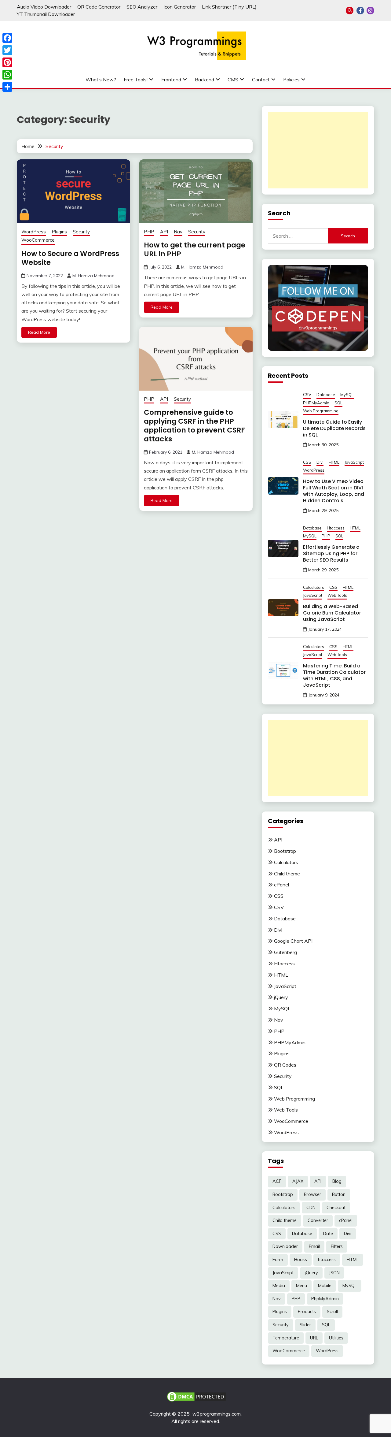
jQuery (281, 997)
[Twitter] (7, 50)
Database (325, 394)
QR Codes (285, 1065)
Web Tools (337, 595)
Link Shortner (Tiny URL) (229, 7)
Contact (261, 79)
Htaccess (336, 527)
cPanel (281, 885)
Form (277, 1259)
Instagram (370, 10)
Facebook (360, 10)
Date (328, 1233)
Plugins (59, 232)
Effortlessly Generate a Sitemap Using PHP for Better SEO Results (331, 553)
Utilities (336, 1338)
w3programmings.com (216, 1414)
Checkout (336, 1207)
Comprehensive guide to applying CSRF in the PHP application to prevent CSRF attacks (194, 425)
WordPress (33, 232)
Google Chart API (293, 941)
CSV (307, 394)
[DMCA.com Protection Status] (196, 1396)
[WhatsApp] (7, 75)
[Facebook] (7, 38)
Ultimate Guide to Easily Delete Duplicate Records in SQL (334, 428)
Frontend (171, 79)
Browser (312, 1194)
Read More (39, 332)
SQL (338, 402)
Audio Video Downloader (44, 7)
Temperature (285, 1338)
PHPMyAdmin (316, 402)
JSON (334, 1272)
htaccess (327, 1259)
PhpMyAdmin (325, 1298)
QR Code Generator (98, 7)
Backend (204, 79)
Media (278, 1285)
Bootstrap (285, 851)
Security (81, 232)
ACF (276, 1181)
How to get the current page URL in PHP (194, 249)
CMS (233, 79)
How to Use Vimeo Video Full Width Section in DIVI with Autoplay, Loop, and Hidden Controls (333, 491)
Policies (291, 79)
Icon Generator (179, 7)
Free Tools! (136, 79)
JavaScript (354, 462)
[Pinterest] (7, 62)
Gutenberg (285, 952)
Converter (318, 1220)
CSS (307, 462)
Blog (337, 1181)
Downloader (285, 1246)
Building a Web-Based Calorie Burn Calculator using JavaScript (332, 613)
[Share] (7, 87)
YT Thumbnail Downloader (46, 14)
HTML (334, 462)
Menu (301, 1285)
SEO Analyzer (141, 7)
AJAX (297, 1181)
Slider (305, 1324)
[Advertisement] (318, 150)
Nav (178, 232)
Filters (337, 1246)
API (164, 232)
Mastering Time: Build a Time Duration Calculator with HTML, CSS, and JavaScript (334, 675)
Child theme (287, 874)
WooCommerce (38, 240)
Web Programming (320, 410)
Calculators (313, 587)
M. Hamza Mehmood (93, 275)
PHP (149, 232)
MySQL (347, 394)
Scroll (332, 1311)
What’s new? (101, 79)
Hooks (300, 1259)
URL (314, 1338)
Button (338, 1194)
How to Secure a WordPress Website (70, 258)
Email (314, 1246)
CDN (311, 1207)
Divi (319, 462)
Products (307, 1311)
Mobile (324, 1285)
